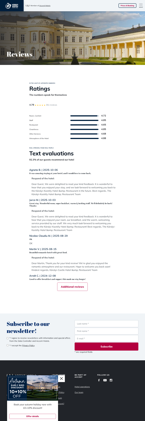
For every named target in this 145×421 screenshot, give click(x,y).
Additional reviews (72, 286)
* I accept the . (22, 345)
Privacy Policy (58, 392)
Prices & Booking (127, 6)
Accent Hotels (44, 6)
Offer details (32, 416)
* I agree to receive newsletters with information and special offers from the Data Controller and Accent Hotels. (39, 339)
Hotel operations (82, 386)
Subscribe (107, 346)
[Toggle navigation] (142, 6)
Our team (79, 392)
